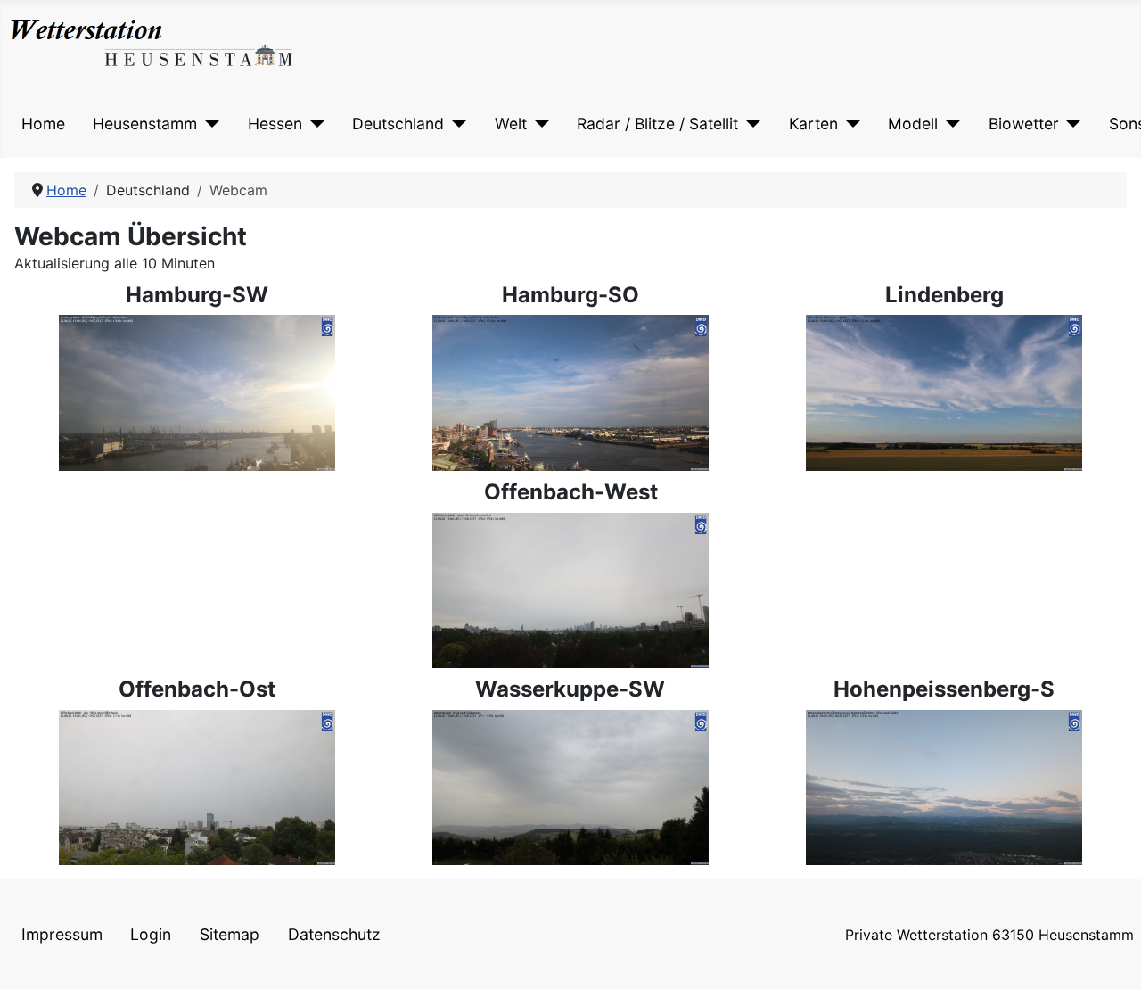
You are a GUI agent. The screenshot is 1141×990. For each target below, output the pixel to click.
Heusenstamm (145, 123)
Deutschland (398, 123)
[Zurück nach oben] (1110, 957)
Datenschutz (334, 934)
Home (43, 123)
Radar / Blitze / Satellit (657, 123)
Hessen (275, 123)
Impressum (62, 934)
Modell (913, 123)
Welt (511, 123)
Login (150, 934)
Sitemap (229, 934)
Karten (813, 123)
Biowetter (1024, 123)
